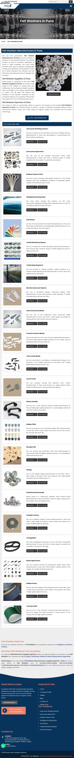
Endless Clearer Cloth (34, 174)
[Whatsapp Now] (3, 746)
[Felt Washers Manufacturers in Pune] (54, 73)
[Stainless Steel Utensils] (12, 501)
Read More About (9, 702)
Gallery (42, 695)
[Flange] (12, 478)
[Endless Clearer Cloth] (12, 183)
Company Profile (45, 692)
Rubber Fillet (31, 424)
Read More (30, 142)
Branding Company (67, 756)
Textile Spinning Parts (34, 265)
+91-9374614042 (10, 2)
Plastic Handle (32, 402)
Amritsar (69, 645)
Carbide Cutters (32, 515)
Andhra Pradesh (46, 656)
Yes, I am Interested (38, 118)
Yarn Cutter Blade (33, 356)
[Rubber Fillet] (12, 433)
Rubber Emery (31, 583)
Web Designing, (45, 756)
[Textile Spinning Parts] (12, 274)
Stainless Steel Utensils (35, 492)
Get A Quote (54, 94)
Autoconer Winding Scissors (37, 129)
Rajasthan (66, 656)
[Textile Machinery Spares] (12, 251)
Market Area (44, 704)
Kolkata (4, 647)
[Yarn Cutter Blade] (12, 365)
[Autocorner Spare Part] (12, 160)
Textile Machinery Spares (36, 242)
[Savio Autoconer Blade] (12, 319)
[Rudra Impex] (8, 6)
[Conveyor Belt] (12, 615)
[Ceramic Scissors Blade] (12, 342)
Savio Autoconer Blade (35, 311)
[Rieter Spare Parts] (12, 569)
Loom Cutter (31, 379)
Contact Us (44, 701)
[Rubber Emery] (12, 592)
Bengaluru (61, 645)
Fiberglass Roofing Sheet (35, 197)
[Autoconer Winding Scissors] (12, 137)
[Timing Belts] (12, 546)
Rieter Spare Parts (33, 561)
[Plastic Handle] (12, 410)
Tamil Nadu (35, 656)
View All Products (46, 730)
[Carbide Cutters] (12, 524)
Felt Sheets (30, 220)
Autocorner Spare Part (35, 151)
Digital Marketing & (55, 756)
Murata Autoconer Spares (36, 288)
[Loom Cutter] (12, 387)
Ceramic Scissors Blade (35, 333)
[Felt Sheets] (12, 228)
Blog (41, 698)
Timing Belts (31, 538)
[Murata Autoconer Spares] (12, 296)
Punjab (27, 656)
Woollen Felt (31, 447)
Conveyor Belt (31, 606)
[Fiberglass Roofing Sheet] (12, 205)
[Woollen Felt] (12, 455)
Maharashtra (57, 656)
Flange (29, 470)
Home (3, 41)
